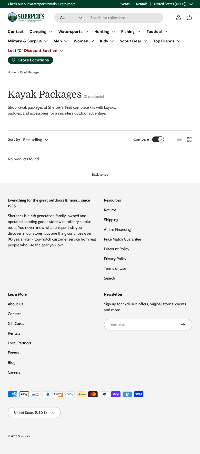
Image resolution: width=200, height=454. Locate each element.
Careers (14, 372)
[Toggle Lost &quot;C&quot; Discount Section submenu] (61, 51)
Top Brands (164, 41)
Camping (38, 31)
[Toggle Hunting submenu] (113, 31)
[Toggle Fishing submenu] (139, 31)
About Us (15, 304)
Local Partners (19, 343)
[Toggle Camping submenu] (50, 31)
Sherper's (24, 436)
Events (125, 4)
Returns (110, 210)
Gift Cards (16, 323)
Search (109, 278)
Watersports (70, 31)
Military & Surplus (25, 41)
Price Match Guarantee (122, 239)
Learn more (66, 4)
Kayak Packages (30, 72)
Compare (141, 139)
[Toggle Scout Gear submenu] (145, 41)
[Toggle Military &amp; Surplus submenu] (46, 41)
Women (81, 41)
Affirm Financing (117, 229)
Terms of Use (115, 268)
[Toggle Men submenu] (66, 41)
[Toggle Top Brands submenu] (178, 41)
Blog (11, 362)
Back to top (100, 174)
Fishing (128, 31)
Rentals (141, 4)
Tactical (154, 31)
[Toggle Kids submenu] (112, 41)
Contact (16, 31)
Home (12, 72)
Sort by (14, 139)
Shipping (111, 219)
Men (58, 41)
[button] (189, 17)
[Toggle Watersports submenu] (87, 31)
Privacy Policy (115, 258)
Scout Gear (130, 41)
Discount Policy (116, 249)
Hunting (102, 31)
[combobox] (108, 18)
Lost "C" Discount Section (32, 50)
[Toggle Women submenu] (92, 41)
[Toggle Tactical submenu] (166, 31)
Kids (104, 41)
